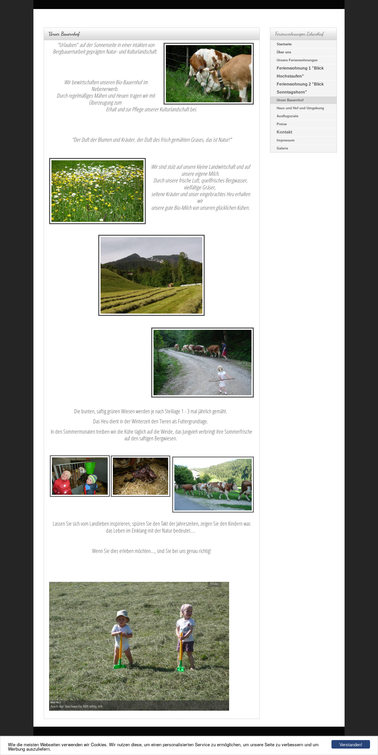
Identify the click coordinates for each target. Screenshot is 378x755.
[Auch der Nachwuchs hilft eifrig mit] (139, 645)
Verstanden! (350, 744)
